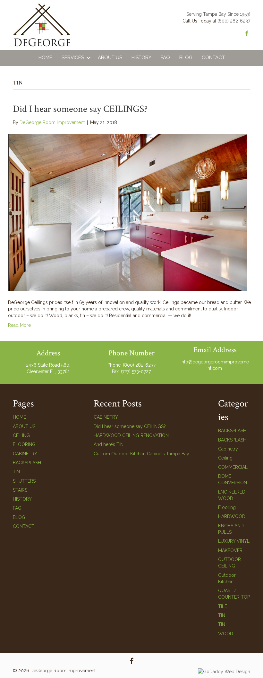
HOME (19, 417)
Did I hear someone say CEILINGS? (80, 109)
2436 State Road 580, (48, 365)
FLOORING (24, 444)
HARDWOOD (231, 516)
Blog (185, 57)
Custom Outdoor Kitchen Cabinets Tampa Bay (141, 453)
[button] (88, 58)
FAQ (165, 57)
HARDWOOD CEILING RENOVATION (131, 435)
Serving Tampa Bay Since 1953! (218, 14)
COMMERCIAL (233, 467)
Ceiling (225, 457)
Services (73, 57)
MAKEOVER (230, 550)
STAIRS (20, 490)
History (141, 57)
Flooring (227, 507)
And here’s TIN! (109, 444)
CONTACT (23, 526)
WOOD (225, 633)
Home (45, 57)
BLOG (19, 517)
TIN (16, 471)
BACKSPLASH (27, 462)
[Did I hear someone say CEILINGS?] (127, 212)
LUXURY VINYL (234, 541)
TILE (222, 606)
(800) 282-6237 (233, 20)
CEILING (21, 435)
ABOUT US (24, 426)
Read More (19, 325)
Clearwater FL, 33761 (48, 371)
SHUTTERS (24, 481)
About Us (110, 57)
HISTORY (22, 499)
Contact (213, 57)
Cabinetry (228, 448)
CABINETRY (25, 453)
